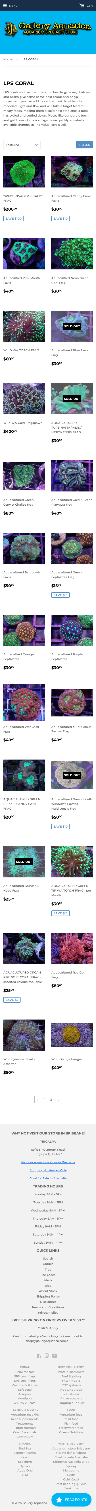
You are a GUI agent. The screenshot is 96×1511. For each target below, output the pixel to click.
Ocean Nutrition (71, 1432)
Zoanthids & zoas (25, 1385)
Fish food (71, 1423)
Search (48, 1258)
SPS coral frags (25, 1376)
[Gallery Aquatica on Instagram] (47, 1356)
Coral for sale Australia (71, 1457)
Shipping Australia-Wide (48, 1170)
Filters (84, 144)
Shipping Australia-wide (71, 1461)
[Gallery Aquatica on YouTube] (54, 1356)
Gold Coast (71, 1479)
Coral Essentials (25, 1432)
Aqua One (25, 1470)
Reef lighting (71, 1376)
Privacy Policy (48, 1312)
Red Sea (25, 1448)
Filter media (71, 1380)
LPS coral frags (25, 1380)
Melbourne (71, 1470)
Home (8, 59)
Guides (48, 1264)
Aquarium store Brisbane (71, 1448)
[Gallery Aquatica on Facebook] (39, 1356)
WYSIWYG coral (24, 1403)
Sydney (71, 1466)
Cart (89, 5)
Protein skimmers (71, 1372)
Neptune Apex (71, 1389)
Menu (13, 5)
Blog (48, 1285)
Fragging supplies (71, 1403)
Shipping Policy (48, 1296)
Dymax (25, 1466)
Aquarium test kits (25, 1414)
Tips (48, 1269)
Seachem (25, 1461)
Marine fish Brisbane (71, 1452)
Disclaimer (48, 1302)
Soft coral (25, 1389)
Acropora (24, 1394)
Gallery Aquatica (35, 1503)
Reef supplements (25, 1419)
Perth (71, 1475)
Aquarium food (71, 1414)
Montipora (24, 1398)
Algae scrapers (71, 1398)
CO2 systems (71, 1385)
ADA (24, 1475)
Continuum (25, 1436)
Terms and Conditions (48, 1307)
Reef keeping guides (71, 1484)
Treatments (24, 1423)
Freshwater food (71, 1428)
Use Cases (48, 1275)
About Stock (48, 1291)
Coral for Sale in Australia (48, 1178)
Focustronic (71, 1394)
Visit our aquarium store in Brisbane (48, 1162)
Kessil (25, 1457)
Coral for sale (25, 1372)
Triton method (25, 1428)
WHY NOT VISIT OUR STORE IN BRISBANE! (48, 1133)
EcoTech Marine (25, 1452)
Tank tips (71, 1488)
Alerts (48, 1280)
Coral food (71, 1419)
